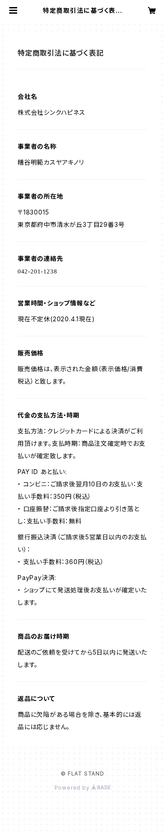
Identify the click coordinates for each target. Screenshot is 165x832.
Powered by (73, 787)
